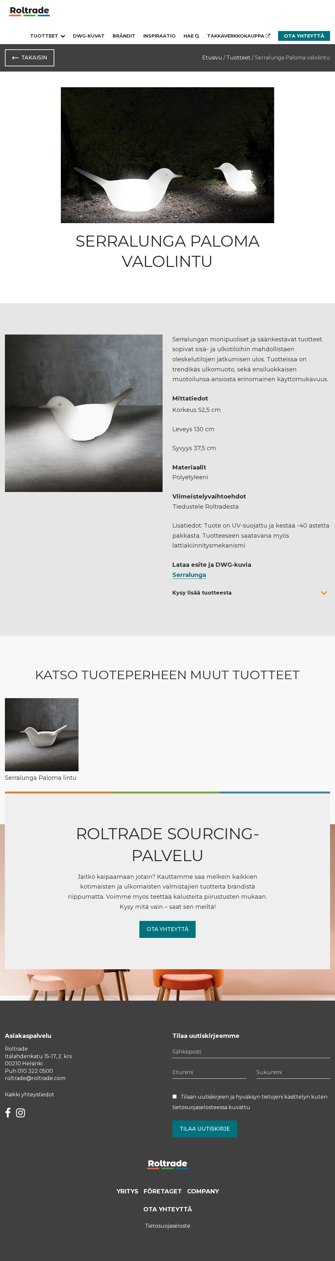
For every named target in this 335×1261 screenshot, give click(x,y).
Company (203, 1191)
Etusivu (212, 58)
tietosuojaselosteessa (199, 1107)
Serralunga (189, 575)
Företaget (163, 1191)
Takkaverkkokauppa (236, 36)
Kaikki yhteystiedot (29, 1094)
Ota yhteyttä (304, 36)
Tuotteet (44, 36)
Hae (189, 36)
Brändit (124, 36)
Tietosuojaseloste (167, 1226)
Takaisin (34, 58)
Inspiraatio (159, 36)
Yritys (127, 1191)
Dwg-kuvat (89, 36)
